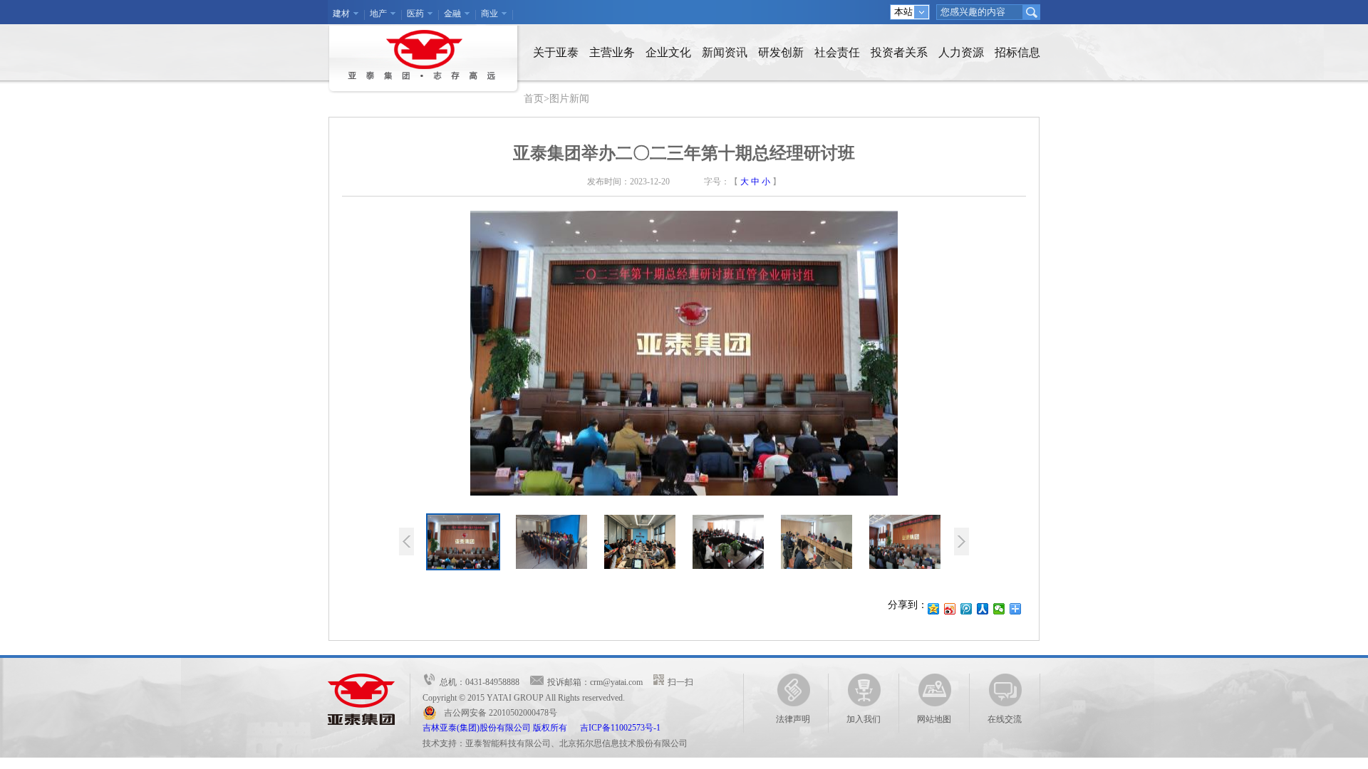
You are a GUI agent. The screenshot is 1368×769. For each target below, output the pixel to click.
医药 (415, 14)
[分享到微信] (999, 608)
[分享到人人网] (983, 608)
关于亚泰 (556, 52)
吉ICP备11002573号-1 (620, 728)
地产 (378, 14)
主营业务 (612, 52)
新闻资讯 (724, 52)
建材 (341, 14)
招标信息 (1017, 52)
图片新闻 (569, 98)
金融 (452, 14)
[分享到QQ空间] (934, 608)
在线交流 (1005, 719)
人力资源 (961, 52)
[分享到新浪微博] (950, 608)
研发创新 (781, 52)
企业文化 (668, 52)
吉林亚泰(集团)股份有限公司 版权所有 (501, 728)
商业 (489, 14)
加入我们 (863, 719)
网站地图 (934, 719)
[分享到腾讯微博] (966, 608)
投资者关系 (899, 52)
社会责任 (837, 52)
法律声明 (793, 719)
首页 (534, 98)
